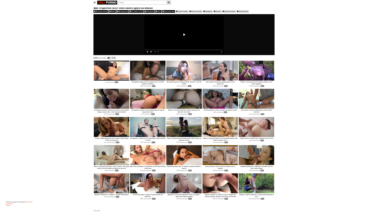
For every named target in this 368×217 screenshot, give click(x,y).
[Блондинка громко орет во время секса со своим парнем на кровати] (148, 71)
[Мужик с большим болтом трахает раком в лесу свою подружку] (256, 71)
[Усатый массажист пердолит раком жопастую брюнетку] (148, 183)
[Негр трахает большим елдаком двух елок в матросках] (220, 71)
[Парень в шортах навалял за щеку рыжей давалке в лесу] (256, 183)
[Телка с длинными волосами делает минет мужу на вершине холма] (184, 127)
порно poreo (28, 202)
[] (169, 2)
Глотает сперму (182, 11)
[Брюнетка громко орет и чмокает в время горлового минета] (184, 155)
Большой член (169, 11)
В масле (218, 11)
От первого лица (137, 11)
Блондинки (150, 11)
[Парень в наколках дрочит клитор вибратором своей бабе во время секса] (220, 127)
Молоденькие (123, 11)
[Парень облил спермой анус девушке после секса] (256, 127)
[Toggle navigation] (95, 2)
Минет (112, 11)
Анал (159, 11)
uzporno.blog (9, 203)
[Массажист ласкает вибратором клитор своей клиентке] (256, 99)
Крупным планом (229, 11)
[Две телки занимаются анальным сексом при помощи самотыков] (148, 155)
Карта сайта (96, 210)
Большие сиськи (101, 11)
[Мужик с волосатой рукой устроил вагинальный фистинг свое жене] (184, 99)
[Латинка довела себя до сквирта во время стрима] (220, 99)
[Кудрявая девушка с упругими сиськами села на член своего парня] (256, 155)
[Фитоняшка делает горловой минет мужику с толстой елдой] (184, 71)
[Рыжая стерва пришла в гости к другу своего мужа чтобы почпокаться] (111, 127)
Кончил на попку (196, 11)
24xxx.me (8, 205)
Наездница (208, 11)
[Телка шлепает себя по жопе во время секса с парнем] (220, 155)
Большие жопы (243, 11)
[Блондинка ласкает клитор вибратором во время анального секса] (148, 99)
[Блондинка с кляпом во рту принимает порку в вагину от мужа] (148, 127)
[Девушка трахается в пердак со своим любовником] (111, 183)
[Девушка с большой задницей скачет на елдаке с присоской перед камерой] (184, 183)
